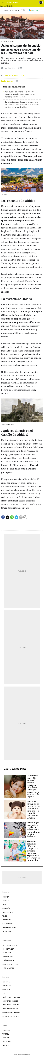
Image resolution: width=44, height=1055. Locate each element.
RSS (3, 993)
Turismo (15, 76)
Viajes (22, 76)
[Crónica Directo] (22, 2)
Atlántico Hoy (8, 960)
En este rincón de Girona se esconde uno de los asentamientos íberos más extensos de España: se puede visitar (21, 104)
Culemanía (6, 953)
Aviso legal (6, 986)
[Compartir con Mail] (21, 517)
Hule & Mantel (8, 968)
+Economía (6, 920)
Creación (6, 908)
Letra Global (7, 957)
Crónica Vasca (8, 949)
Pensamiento (7, 912)
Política (5, 897)
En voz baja (6, 931)
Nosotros (6, 982)
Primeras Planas (9, 927)
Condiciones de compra (12, 1012)
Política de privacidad (11, 997)
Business (6, 901)
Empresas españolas (10, 1009)
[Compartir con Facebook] (3, 517)
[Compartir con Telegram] (16, 517)
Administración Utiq (10, 1016)
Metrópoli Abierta (9, 945)
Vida (4, 905)
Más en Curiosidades (15, 769)
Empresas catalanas (10, 1005)
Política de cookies (10, 1001)
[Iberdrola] (33, 10)
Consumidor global (10, 964)
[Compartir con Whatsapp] (12, 517)
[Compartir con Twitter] (7, 517)
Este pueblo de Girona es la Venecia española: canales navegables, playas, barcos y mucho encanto (20, 94)
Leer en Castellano (7, 6)
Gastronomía (7, 924)
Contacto (6, 990)
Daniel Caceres (7, 81)
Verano (8, 76)
